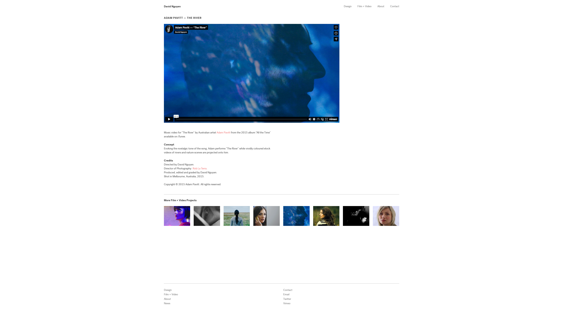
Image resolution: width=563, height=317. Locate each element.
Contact (394, 6)
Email (286, 294)
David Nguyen (172, 6)
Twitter (287, 299)
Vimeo (286, 303)
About (380, 6)
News (167, 303)
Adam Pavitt (223, 132)
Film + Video (364, 6)
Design (348, 6)
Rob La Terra (200, 168)
